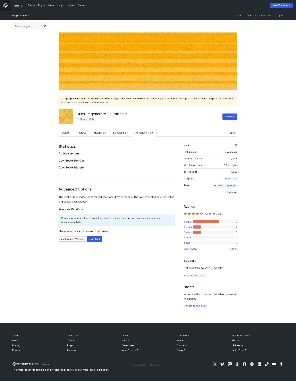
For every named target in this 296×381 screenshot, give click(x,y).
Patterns (71, 350)
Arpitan (45, 364)
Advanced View (144, 132)
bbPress (237, 345)
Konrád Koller (87, 119)
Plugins (70, 345)
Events (180, 340)
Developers (128, 345)
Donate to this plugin (195, 305)
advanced (218, 185)
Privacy (16, 350)
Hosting (16, 345)
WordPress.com (241, 335)
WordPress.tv (130, 350)
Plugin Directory (20, 15)
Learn (125, 335)
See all (233, 248)
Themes (71, 340)
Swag (181, 350)
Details (66, 132)
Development (120, 132)
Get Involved (183, 335)
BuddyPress (239, 350)
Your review (190, 248)
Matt (235, 340)
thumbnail (231, 192)
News (15, 340)
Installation (100, 132)
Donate (182, 345)
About (15, 335)
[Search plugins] (45, 26)
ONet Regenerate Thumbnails (101, 114)
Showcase (72, 335)
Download (229, 116)
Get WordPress (281, 5)
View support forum (195, 275)
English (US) (231, 178)
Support (232, 132)
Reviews (81, 132)
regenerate (231, 185)
